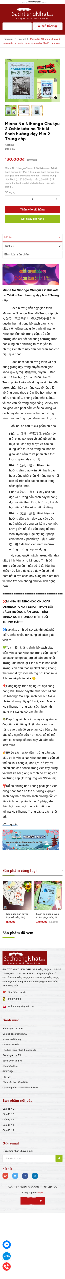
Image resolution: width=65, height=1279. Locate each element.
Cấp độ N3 (8, 1119)
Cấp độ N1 (8, 1108)
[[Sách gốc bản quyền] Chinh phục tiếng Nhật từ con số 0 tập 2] (48, 895)
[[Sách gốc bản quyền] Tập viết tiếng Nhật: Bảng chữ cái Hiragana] (17, 895)
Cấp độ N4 (8, 1125)
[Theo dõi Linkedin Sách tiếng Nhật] (35, 1176)
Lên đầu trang (31, 1201)
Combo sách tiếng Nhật (14, 1033)
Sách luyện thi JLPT (13, 1028)
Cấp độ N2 (8, 1114)
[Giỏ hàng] (39, 26)
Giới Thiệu (8, 1071)
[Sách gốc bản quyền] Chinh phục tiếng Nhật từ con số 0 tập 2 (48, 916)
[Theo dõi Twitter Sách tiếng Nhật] (15, 1176)
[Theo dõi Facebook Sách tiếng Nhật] (25, 1176)
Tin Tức (6, 1076)
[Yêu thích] (57, 61)
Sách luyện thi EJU (12, 1055)
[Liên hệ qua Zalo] (6, 1256)
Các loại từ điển (10, 1044)
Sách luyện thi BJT (12, 1060)
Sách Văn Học (10, 1066)
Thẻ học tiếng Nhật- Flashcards (19, 1050)
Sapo (40, 1192)
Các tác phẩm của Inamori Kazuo (20, 1087)
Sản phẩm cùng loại (19, 870)
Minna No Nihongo (12, 1039)
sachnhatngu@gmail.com (21, 1006)
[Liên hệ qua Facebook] (6, 1244)
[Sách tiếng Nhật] (24, 957)
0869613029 (14, 999)
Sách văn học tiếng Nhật (15, 1082)
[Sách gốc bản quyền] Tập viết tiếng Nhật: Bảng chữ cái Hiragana (17, 916)
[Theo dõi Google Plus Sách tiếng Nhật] (5, 1176)
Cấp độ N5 (8, 1130)
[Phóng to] (56, 98)
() (49, 26)
